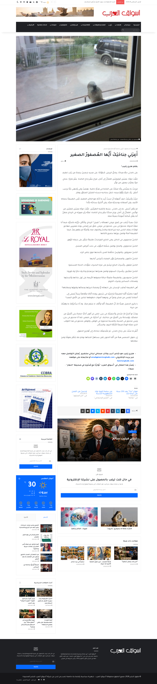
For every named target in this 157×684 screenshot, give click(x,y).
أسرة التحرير (26, 680)
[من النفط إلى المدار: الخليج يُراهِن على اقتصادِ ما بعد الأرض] (46, 558)
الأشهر (45, 517)
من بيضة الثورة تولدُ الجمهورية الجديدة (103, 393)
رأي (111, 25)
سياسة (127, 25)
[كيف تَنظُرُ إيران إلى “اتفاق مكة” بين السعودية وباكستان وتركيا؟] (27, 613)
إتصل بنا (19, 680)
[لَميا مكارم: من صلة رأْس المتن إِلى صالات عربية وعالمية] (46, 547)
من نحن (33, 680)
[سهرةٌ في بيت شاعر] (72, 553)
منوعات (53, 25)
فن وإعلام (74, 25)
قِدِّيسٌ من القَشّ (79, 392)
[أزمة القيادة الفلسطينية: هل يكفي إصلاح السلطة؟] (44, 613)
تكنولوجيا (64, 25)
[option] (99, 440)
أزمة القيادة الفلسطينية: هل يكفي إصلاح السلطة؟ (44, 623)
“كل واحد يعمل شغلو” (130, 562)
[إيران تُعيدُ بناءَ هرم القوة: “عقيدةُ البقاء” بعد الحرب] (27, 592)
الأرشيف (31, 25)
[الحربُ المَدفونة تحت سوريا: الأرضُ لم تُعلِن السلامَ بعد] (44, 592)
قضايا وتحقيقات (99, 25)
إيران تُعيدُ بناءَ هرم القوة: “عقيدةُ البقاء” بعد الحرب (27, 601)
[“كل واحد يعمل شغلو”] (126, 553)
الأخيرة (26, 517)
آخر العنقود (127, 149)
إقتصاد (118, 25)
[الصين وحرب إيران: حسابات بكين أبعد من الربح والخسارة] (46, 528)
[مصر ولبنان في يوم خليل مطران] (46, 538)
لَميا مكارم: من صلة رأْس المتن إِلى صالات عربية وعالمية (30, 547)
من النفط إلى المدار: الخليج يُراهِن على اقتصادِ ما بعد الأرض (30, 557)
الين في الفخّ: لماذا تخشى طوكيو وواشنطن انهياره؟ (100, 2)
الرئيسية (136, 25)
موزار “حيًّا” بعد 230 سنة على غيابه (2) (127, 393)
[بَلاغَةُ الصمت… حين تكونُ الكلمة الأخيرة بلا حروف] (99, 553)
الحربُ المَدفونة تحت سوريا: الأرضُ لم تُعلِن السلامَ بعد (45, 601)
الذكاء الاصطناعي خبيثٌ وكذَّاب (115, 439)
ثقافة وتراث (86, 25)
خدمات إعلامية (42, 25)
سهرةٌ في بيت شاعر (77, 562)
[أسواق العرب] (121, 13)
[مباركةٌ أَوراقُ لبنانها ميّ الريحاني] (46, 568)
